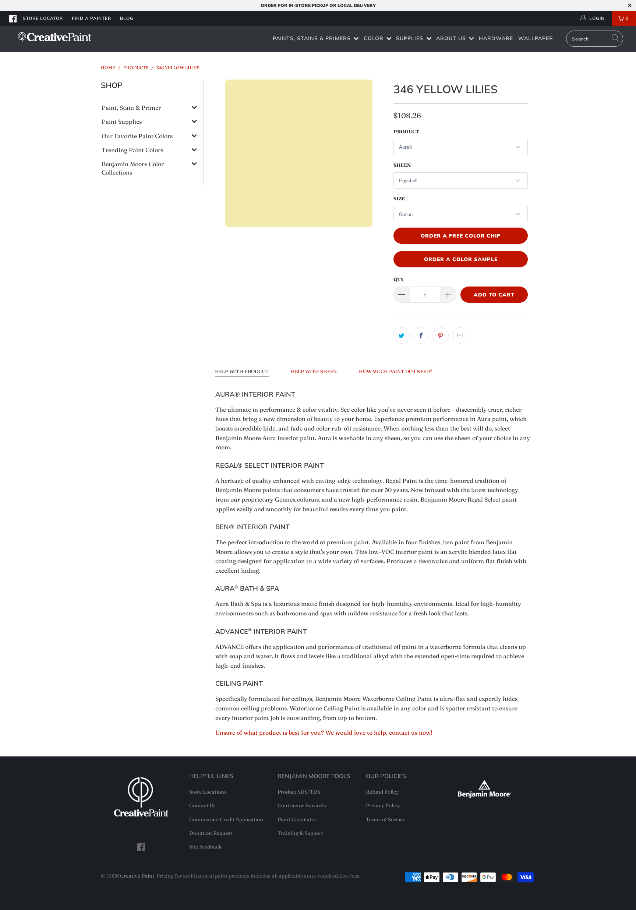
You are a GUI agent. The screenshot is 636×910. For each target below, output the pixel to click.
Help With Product (242, 371)
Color (374, 38)
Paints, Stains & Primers (312, 38)
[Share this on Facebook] (421, 335)
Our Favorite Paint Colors (137, 136)
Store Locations (208, 791)
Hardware (496, 38)
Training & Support (300, 833)
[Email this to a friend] (460, 335)
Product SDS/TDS (299, 791)
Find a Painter (91, 18)
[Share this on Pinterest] (440, 335)
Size (399, 198)
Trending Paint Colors (132, 150)
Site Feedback (205, 846)
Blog (127, 18)
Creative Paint (137, 875)
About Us (451, 38)
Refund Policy (382, 791)
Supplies (409, 38)
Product (406, 131)
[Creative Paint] (54, 37)
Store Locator (43, 18)
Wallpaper (535, 38)
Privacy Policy (383, 805)
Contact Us (202, 805)
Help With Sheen (314, 371)
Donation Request (210, 833)
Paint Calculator (297, 819)
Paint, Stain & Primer (131, 107)
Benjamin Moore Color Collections (133, 168)
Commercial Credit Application (226, 819)
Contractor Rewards (302, 805)
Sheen (402, 165)
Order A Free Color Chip (461, 235)
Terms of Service (385, 819)
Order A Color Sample (461, 259)
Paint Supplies (122, 121)
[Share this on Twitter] (401, 335)
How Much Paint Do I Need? (395, 371)
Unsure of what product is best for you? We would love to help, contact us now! (323, 732)
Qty (398, 279)
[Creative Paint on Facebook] (13, 18)
